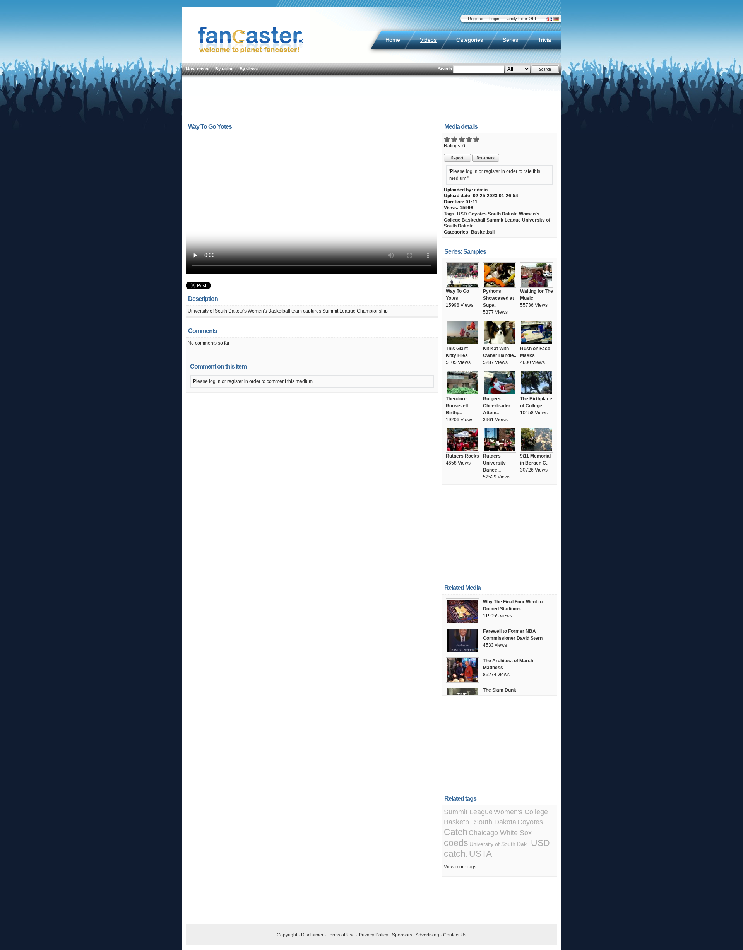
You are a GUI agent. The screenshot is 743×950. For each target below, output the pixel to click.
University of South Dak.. (499, 844)
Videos (428, 40)
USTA (480, 854)
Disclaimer (312, 935)
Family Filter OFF (521, 18)
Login (494, 18)
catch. (456, 854)
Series (510, 40)
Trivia (544, 40)
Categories (469, 40)
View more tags (460, 867)
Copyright (287, 935)
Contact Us (454, 935)
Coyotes (477, 214)
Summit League (503, 220)
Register (476, 18)
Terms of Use (341, 935)
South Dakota (503, 214)
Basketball (483, 232)
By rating (224, 69)
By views (249, 69)
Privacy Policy (373, 935)
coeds (456, 843)
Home (392, 40)
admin (481, 190)
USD (462, 214)
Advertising (427, 935)
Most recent (198, 69)
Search (445, 69)
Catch (455, 832)
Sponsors (402, 935)
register (492, 171)
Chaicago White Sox (500, 833)
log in (472, 171)
